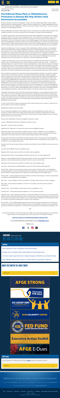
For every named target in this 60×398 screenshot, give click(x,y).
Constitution (23, 391)
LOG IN (52, 2)
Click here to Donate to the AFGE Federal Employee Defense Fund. (30, 217)
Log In (28, 360)
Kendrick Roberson (53, 382)
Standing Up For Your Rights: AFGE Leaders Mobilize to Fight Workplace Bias (23, 252)
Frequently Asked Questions (41, 385)
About (4, 391)
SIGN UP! (6, 273)
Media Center (9, 391)
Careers (32, 393)
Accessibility (37, 391)
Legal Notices (16, 391)
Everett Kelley (14, 382)
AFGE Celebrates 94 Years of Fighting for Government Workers (19, 248)
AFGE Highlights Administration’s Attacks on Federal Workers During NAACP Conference (26, 259)
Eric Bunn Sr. (32, 382)
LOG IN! (6, 365)
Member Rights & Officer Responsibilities (49, 391)
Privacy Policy (30, 391)
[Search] (57, 2)
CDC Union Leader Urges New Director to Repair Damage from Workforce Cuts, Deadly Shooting (29, 256)
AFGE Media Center (44, 220)
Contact (28, 393)
